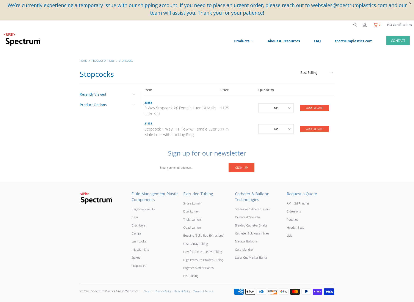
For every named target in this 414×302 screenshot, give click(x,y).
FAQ (317, 41)
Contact (398, 40)
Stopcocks (139, 266)
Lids (289, 235)
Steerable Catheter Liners (252, 209)
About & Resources (284, 41)
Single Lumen (192, 203)
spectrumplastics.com (354, 41)
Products (241, 41)
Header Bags (295, 227)
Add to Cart (314, 108)
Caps (135, 217)
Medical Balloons (246, 241)
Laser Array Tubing (195, 244)
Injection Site (140, 249)
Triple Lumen (192, 219)
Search (148, 291)
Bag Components (143, 209)
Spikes (136, 257)
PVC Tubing (190, 276)
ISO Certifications (399, 25)
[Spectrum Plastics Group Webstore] (24, 41)
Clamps (136, 233)
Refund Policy (182, 291)
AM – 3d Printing (298, 203)
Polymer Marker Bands (198, 268)
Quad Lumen (192, 227)
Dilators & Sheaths (247, 217)
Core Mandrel (244, 249)
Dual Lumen (191, 211)
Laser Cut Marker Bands (251, 257)
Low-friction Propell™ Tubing (202, 252)
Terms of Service (203, 291)
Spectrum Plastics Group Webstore (114, 291)
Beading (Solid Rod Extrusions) (203, 235)
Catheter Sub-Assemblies (252, 233)
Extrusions (294, 211)
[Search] (355, 24)
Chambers (138, 225)
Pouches (292, 219)
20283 (148, 102)
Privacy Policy (163, 291)
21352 (148, 123)
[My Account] (364, 24)
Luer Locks (139, 241)
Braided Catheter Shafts (251, 225)
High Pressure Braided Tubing (203, 260)
